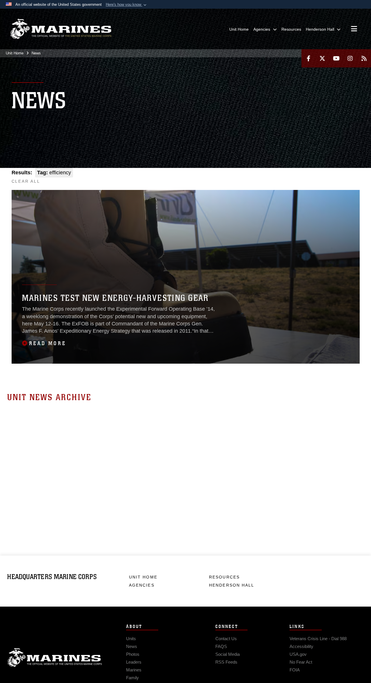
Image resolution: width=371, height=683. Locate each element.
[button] (127, 5)
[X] (322, 58)
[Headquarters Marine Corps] (61, 29)
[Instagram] (350, 58)
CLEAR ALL (26, 181)
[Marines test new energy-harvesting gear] (186, 277)
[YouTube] (336, 58)
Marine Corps (54, 657)
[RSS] (364, 58)
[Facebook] (308, 58)
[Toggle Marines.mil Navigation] (354, 29)
